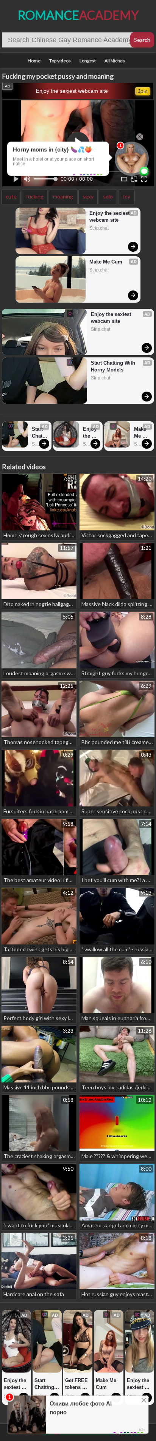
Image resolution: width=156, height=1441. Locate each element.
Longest (88, 60)
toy (126, 196)
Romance (78, 15)
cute (11, 196)
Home (34, 60)
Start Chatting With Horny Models (114, 366)
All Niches (115, 60)
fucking (35, 196)
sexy (88, 196)
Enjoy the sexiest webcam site (72, 91)
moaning (63, 196)
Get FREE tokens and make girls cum (77, 1384)
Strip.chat (99, 228)
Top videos (60, 60)
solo (108, 196)
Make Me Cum (105, 262)
